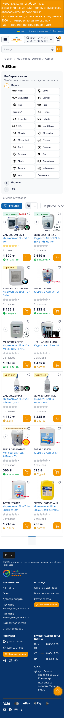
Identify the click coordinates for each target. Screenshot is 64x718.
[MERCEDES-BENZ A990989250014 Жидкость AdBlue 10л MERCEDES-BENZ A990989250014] (17, 329)
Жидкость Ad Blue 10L (47, 345)
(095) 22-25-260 (15, 641)
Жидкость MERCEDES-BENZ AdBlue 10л (47, 239)
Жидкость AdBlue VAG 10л (16, 239)
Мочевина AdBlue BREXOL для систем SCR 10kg (45, 508)
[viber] (10, 660)
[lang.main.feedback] (58, 691)
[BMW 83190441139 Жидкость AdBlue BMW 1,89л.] (47, 383)
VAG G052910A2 (12, 395)
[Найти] (59, 49)
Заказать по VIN (48, 604)
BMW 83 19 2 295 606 (15, 288)
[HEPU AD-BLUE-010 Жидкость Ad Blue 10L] (47, 329)
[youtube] (4, 709)
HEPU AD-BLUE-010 (45, 342)
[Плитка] (28, 206)
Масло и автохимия (29, 58)
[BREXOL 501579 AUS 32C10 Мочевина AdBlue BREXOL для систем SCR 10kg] (47, 490)
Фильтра (14, 205)
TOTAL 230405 (42, 449)
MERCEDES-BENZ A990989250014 (13, 342)
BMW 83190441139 (45, 395)
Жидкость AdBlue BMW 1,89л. (44, 400)
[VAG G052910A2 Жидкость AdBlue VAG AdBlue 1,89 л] (17, 383)
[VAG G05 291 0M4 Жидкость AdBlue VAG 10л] (17, 222)
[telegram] (4, 660)
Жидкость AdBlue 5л (46, 452)
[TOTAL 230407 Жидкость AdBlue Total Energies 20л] (17, 490)
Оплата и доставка (38, 30)
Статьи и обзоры (13, 628)
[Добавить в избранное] (29, 214)
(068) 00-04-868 (15, 647)
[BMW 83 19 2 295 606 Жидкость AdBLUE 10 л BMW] (17, 276)
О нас (6, 593)
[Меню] (5, 39)
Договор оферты (13, 599)
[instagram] (16, 709)
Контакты (58, 30)
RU (7, 555)
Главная (7, 58)
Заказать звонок (17, 654)
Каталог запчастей (14, 623)
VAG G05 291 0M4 (13, 235)
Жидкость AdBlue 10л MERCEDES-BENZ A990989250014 (16, 347)
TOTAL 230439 (42, 288)
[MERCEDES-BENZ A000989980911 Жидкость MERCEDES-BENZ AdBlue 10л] (47, 222)
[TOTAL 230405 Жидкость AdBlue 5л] (47, 437)
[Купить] (27, 257)
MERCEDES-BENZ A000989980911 (44, 235)
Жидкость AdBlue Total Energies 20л (16, 508)
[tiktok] (21, 709)
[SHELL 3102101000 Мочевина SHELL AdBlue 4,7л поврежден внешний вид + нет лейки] (17, 437)
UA (22, 31)
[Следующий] (28, 222)
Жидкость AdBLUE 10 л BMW (16, 293)
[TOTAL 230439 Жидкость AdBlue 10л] (47, 276)
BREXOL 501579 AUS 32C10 (46, 503)
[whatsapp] (16, 660)
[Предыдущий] (6, 222)
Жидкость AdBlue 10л (47, 291)
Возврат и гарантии (46, 593)
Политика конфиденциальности (16, 606)
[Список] (34, 206)
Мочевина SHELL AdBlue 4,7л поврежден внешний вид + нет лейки (16, 454)
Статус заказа (42, 599)
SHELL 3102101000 (14, 449)
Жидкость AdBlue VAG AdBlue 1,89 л (16, 400)
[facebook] (10, 709)
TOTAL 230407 (11, 503)
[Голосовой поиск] (52, 49)
